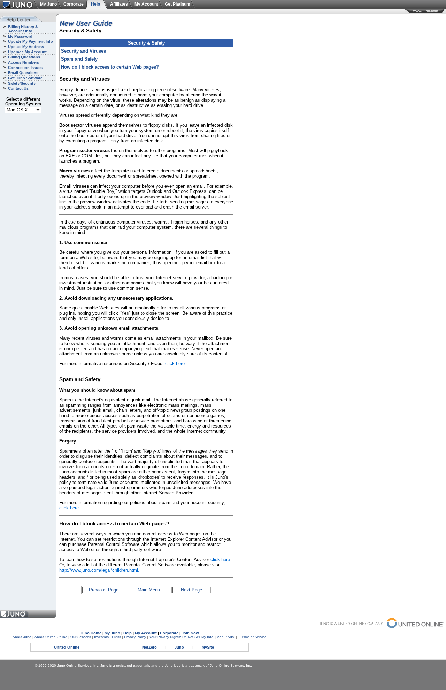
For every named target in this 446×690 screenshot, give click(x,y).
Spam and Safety (79, 59)
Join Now (190, 633)
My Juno (48, 4)
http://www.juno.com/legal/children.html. (99, 570)
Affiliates (119, 4)
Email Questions (22, 73)
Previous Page (103, 590)
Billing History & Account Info (19, 29)
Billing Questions (23, 57)
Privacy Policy (135, 637)
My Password (19, 36)
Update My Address (25, 47)
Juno (179, 647)
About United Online (50, 637)
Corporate (73, 4)
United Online (66, 647)
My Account (146, 4)
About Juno (22, 637)
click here (175, 363)
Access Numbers (23, 62)
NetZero (149, 647)
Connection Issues (25, 67)
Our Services (80, 637)
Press (116, 637)
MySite (208, 647)
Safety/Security (21, 83)
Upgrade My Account (27, 52)
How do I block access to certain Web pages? (110, 67)
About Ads (225, 637)
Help (95, 4)
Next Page (191, 590)
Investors (101, 637)
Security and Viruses (83, 51)
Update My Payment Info (30, 41)
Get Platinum (177, 4)
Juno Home (90, 633)
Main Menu (149, 590)
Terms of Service (253, 637)
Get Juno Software (25, 78)
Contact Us (18, 88)
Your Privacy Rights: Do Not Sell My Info (181, 637)
